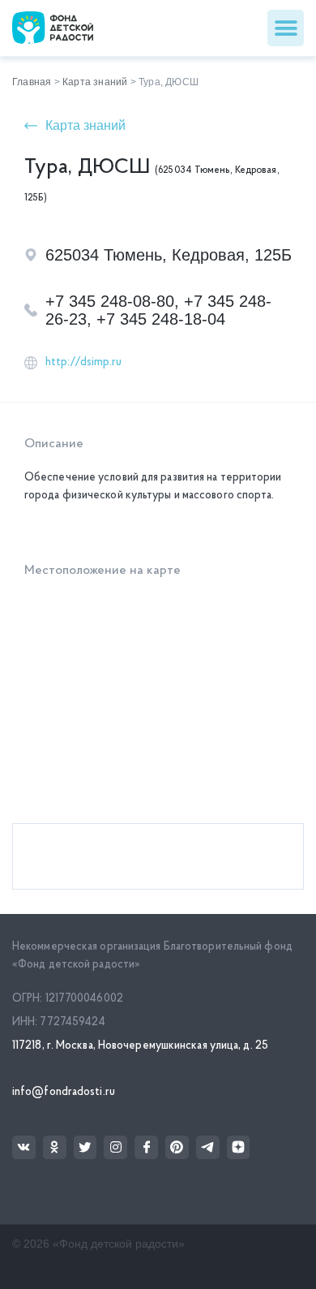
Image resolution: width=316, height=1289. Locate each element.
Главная (31, 82)
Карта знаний (94, 82)
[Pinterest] (177, 1147)
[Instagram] (115, 1147)
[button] (285, 28)
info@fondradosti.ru (63, 1092)
